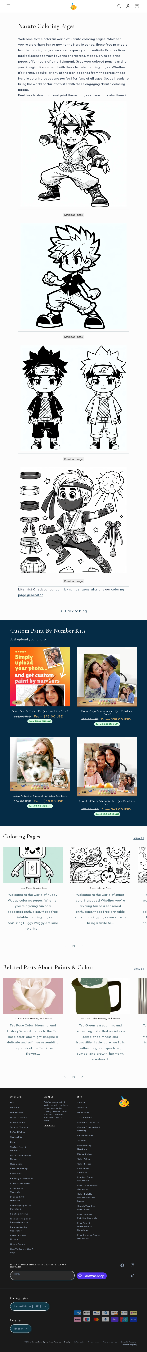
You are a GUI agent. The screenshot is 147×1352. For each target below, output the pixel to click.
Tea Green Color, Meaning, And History (100, 1018)
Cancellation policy (129, 1345)
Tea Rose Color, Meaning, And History (33, 1018)
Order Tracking (18, 1117)
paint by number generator (77, 589)
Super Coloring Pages (100, 888)
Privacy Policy (17, 1122)
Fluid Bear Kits (85, 1135)
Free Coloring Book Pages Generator (20, 1220)
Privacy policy (93, 1342)
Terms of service (110, 1342)
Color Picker (84, 1163)
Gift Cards (83, 1112)
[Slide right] (82, 946)
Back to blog (76, 611)
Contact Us (16, 1137)
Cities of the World (20, 1183)
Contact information (129, 1342)
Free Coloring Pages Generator (88, 1237)
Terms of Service (19, 1127)
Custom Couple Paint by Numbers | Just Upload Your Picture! (107, 712)
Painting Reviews (19, 1213)
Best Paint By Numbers (84, 1147)
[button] (8, 6)
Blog (12, 1141)
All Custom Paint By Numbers (20, 1157)
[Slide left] (65, 946)
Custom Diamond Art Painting (88, 1129)
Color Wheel (84, 1158)
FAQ (12, 1102)
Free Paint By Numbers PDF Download (84, 1226)
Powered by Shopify (62, 1342)
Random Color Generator (85, 1179)
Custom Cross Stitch (88, 1122)
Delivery (14, 1107)
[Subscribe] (70, 1275)
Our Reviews (16, 1112)
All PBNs (82, 1140)
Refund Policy (17, 1132)
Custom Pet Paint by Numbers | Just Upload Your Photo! (39, 796)
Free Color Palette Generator (87, 1187)
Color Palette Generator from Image (86, 1197)
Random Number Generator (19, 1229)
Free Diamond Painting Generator (88, 1216)
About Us (82, 1107)
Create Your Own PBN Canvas (86, 1208)
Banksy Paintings (19, 1168)
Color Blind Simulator (83, 1170)
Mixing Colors (17, 1244)
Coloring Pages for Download (20, 1207)
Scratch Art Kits (86, 1117)
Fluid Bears (16, 1163)
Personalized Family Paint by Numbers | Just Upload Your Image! (107, 802)
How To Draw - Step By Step (22, 1251)
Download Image (73, 214)
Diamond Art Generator (17, 1198)
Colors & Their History (18, 1237)
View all (138, 838)
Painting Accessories (21, 1178)
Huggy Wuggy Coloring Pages (33, 888)
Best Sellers (16, 1173)
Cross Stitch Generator (16, 1190)
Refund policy (79, 1342)
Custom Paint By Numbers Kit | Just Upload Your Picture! (39, 711)
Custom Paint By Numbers (19, 1148)
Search (81, 1102)
